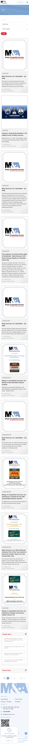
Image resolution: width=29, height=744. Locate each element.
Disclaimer (18, 701)
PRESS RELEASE (10, 281)
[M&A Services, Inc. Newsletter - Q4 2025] (14, 302)
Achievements (4, 699)
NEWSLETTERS (10, 91)
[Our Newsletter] (26, 737)
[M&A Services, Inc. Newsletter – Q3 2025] (14, 416)
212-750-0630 (6, 711)
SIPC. (23, 742)
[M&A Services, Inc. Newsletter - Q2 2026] (14, 55)
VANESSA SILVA (7, 89)
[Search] (27, 2)
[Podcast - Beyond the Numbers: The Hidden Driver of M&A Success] (14, 112)
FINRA (19, 742)
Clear (3, 33)
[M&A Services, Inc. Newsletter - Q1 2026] (14, 167)
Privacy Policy (18, 699)
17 (21, 678)
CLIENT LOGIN (20, 2)
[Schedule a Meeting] (26, 733)
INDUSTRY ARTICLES (11, 146)
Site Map (9, 701)
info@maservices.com (8, 714)
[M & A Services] (4, 2)
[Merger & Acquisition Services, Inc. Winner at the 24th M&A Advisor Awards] (14, 359)
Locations (3, 701)
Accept (8, 740)
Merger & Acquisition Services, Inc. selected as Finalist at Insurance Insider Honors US (14, 613)
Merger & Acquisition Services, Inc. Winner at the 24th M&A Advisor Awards (14, 382)
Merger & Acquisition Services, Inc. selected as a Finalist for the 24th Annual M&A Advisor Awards (14, 496)
